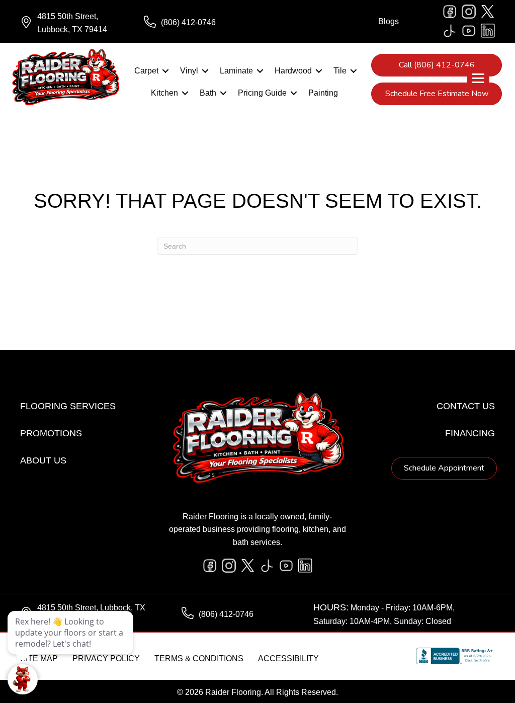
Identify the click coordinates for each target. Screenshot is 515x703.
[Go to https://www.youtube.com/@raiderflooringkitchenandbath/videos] (469, 31)
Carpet (146, 70)
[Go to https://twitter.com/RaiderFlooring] (488, 12)
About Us (43, 460)
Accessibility (288, 658)
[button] (165, 71)
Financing (470, 433)
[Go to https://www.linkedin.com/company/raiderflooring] (488, 31)
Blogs (388, 21)
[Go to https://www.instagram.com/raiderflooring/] (469, 12)
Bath (208, 93)
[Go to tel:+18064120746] (195, 22)
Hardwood (293, 70)
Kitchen (164, 93)
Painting (323, 93)
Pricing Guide (262, 93)
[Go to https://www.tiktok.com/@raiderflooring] (450, 31)
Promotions (51, 433)
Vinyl (189, 70)
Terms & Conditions (198, 658)
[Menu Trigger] (478, 78)
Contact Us (466, 406)
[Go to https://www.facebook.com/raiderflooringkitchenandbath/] (450, 12)
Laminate (236, 70)
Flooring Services (68, 406)
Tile (340, 70)
